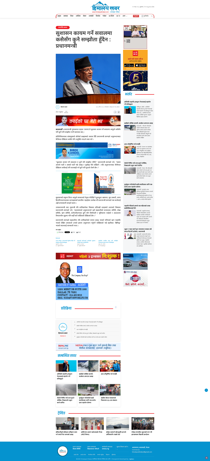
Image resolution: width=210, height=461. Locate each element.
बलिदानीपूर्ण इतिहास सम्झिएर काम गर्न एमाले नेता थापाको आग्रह (66, 433)
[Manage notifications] (206, 457)
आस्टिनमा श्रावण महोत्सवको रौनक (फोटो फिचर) (91, 433)
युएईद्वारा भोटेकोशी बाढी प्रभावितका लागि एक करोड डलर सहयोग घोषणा (92, 337)
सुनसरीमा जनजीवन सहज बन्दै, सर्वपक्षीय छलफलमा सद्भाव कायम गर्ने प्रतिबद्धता (108, 241)
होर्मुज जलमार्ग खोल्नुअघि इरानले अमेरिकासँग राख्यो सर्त (116, 433)
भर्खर (128, 94)
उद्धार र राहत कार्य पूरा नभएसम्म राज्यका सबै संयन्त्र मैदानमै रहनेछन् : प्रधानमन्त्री (138, 230)
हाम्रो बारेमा (83, 454)
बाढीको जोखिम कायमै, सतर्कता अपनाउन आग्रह (87, 325)
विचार (71, 16)
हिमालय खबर (64, 107)
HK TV (118, 16)
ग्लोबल (104, 16)
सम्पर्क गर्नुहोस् (100, 454)
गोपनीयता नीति (91, 454)
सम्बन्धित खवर (67, 356)
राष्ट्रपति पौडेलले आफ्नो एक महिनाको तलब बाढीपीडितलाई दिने (137, 207)
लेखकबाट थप (63, 336)
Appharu (131, 459)
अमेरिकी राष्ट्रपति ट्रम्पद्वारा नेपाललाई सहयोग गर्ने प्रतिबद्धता (90, 322)
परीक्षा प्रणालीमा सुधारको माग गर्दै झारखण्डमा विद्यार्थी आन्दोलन (141, 433)
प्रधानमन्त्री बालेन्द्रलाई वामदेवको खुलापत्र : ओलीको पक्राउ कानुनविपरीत (86, 241)
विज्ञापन (108, 454)
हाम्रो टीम (76, 454)
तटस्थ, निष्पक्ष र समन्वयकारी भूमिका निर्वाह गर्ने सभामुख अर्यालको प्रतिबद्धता (65, 241)
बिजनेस (98, 16)
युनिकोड (146, 16)
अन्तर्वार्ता (91, 16)
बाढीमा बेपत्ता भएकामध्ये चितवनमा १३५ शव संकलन (109, 399)
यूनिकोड (114, 454)
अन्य (124, 16)
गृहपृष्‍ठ (59, 16)
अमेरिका (78, 16)
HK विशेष (111, 16)
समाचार (65, 16)
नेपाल (84, 16)
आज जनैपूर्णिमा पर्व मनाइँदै (82, 329)
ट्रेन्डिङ (61, 413)
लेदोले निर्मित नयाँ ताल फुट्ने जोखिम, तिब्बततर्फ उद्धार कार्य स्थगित (91, 333)
